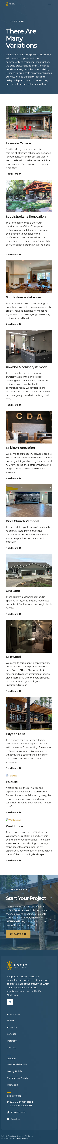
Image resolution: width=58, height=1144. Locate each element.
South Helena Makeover (23, 297)
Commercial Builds (17, 1078)
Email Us (15, 1119)
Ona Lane (13, 591)
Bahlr (19, 1138)
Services (11, 1034)
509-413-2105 (18, 1112)
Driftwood (13, 657)
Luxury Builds (14, 1071)
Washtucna (14, 826)
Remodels (12, 1085)
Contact (11, 1047)
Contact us (16, 934)
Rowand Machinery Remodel (27, 367)
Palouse (12, 782)
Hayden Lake (15, 734)
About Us (12, 1027)
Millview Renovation (20, 448)
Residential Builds (17, 1064)
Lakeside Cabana (18, 143)
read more (12, 173)
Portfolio (12, 1040)
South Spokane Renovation (26, 216)
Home (10, 1020)
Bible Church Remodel (22, 521)
